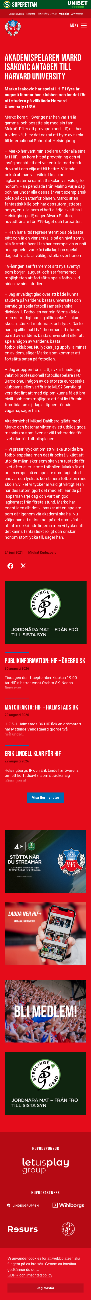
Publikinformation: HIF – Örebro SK (45, 661)
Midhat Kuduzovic (42, 552)
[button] (78, 25)
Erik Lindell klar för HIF (33, 754)
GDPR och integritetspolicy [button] (29, 1275)
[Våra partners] (45, 13)
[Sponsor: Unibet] (78, 6)
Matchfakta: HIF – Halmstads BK (41, 707)
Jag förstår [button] (45, 1288)
